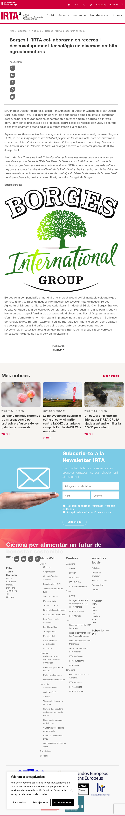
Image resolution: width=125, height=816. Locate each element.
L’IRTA (50, 15)
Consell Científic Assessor (50, 578)
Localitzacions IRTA (52, 584)
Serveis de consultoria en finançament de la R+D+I (53, 712)
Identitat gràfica (50, 627)
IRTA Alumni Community (54, 614)
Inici (12, 31)
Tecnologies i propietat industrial (53, 703)
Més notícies (111, 376)
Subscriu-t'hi (98, 633)
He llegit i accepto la (89, 507)
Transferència (98, 15)
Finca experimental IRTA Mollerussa (80, 642)
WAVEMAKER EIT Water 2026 (54, 745)
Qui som (47, 567)
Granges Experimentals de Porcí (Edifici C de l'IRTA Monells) (79, 603)
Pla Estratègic (49, 601)
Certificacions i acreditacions (49, 642)
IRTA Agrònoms (76, 656)
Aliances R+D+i (50, 687)
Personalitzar (20, 802)
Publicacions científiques (54, 679)
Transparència (49, 631)
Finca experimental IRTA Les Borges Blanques (80, 634)
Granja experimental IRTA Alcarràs (78, 650)
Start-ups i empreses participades (52, 721)
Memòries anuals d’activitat (51, 621)
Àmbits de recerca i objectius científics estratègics (52, 659)
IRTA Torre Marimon (78, 586)
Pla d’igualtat (49, 636)
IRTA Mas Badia (76, 611)
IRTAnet (95, 589)
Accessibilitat (98, 585)
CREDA (72, 573)
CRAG (72, 568)
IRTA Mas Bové (76, 691)
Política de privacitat (96, 574)
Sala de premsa (50, 596)
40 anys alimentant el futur (53, 590)
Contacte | (101, 4)
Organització (49, 571)
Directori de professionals (54, 610)
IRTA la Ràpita (75, 686)
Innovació (79, 15)
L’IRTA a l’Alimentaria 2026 (52, 737)
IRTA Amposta (75, 682)
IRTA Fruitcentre (76, 660)
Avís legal (96, 568)
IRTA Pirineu (74, 665)
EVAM (72, 595)
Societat (118, 15)
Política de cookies (100, 580)
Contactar (10, 597)
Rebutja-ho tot (41, 802)
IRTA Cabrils (74, 577)
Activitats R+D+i (50, 692)
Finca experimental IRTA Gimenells (80, 627)
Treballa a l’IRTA (50, 605)
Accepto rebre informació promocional (88, 512)
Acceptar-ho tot (63, 802)
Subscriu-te (75, 522)
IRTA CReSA (75, 582)
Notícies (36, 31)
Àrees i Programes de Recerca (53, 669)
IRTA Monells (75, 616)
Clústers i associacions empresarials (53, 729)
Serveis (46, 696)
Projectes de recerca (52, 675)
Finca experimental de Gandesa (79, 676)
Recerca (63, 15)
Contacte (47, 648)
